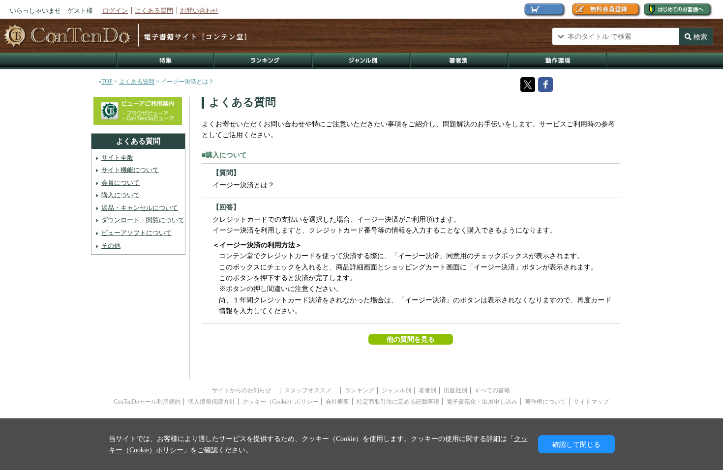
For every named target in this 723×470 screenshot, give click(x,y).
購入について (120, 195)
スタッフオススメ (310, 390)
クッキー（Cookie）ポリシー (280, 401)
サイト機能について (130, 170)
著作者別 (460, 61)
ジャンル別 (362, 61)
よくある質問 (154, 10)
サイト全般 (117, 157)
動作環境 (558, 61)
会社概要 (337, 401)
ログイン (115, 10)
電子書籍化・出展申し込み (482, 401)
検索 (699, 37)
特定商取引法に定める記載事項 (398, 401)
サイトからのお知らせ (244, 390)
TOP (107, 81)
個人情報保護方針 (211, 401)
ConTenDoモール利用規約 (147, 401)
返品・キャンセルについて (139, 207)
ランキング (263, 61)
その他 (110, 245)
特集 (165, 61)
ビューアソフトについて (136, 232)
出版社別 (455, 390)
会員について (120, 182)
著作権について (545, 401)
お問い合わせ (199, 10)
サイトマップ (591, 401)
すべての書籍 (492, 390)
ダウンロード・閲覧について (142, 220)
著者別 (427, 390)
